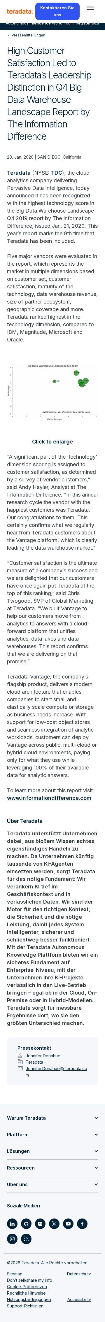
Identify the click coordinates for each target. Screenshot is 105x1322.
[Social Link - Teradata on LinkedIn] (12, 1223)
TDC (56, 173)
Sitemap (14, 1273)
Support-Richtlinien (25, 1305)
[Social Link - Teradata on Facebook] (82, 1223)
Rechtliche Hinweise (26, 1293)
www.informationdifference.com (49, 798)
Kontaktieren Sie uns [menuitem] (57, 11)
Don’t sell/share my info (29, 1280)
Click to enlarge (52, 442)
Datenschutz (79, 1273)
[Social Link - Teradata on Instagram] (12, 1239)
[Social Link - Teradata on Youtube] (68, 1223)
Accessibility (79, 1299)
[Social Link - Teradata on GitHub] (26, 1223)
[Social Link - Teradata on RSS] (26, 1239)
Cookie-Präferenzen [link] (27, 1286)
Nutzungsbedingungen (29, 1299)
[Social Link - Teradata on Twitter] (54, 1223)
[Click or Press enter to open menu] (90, 8)
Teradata (19, 173)
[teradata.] (20, 11)
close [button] (94, 23)
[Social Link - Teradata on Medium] (40, 1223)
